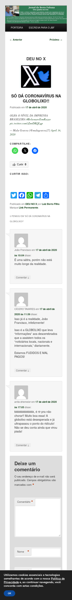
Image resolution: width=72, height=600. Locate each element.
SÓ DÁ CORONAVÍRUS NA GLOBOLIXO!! (36, 98)
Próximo (56, 39)
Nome (23, 551)
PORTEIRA (17, 27)
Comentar (22, 277)
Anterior (16, 39)
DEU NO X (31, 204)
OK (9, 593)
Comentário (25, 502)
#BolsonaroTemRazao (38, 119)
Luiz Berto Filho (50, 204)
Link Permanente (28, 207)
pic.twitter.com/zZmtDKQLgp (26, 123)
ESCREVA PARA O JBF (41, 27)
